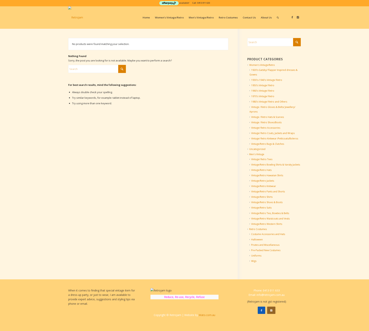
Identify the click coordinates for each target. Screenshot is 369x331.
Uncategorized (257, 149)
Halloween (257, 239)
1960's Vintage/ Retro (262, 90)
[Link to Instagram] (298, 17)
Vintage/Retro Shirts (262, 197)
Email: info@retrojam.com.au (266, 295)
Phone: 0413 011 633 (266, 290)
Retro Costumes (258, 229)
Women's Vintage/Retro (262, 65)
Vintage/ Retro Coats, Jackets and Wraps (273, 133)
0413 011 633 (203, 2)
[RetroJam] (75, 17)
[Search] (277, 17)
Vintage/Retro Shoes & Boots (267, 202)
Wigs (253, 261)
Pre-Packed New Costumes (265, 250)
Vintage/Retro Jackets (262, 180)
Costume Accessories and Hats (268, 234)
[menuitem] (146, 17)
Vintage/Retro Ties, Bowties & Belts (270, 213)
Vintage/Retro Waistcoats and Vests (270, 218)
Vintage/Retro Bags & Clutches (267, 144)
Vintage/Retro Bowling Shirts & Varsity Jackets (275, 164)
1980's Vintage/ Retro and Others (269, 101)
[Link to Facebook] (292, 17)
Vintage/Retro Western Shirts (266, 224)
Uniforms (256, 255)
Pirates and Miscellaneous (265, 245)
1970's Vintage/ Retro (262, 96)
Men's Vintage (256, 154)
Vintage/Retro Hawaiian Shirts (267, 175)
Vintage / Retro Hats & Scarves (267, 117)
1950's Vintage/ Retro (262, 85)
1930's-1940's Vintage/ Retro (266, 80)
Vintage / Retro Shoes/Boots (266, 122)
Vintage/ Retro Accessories (265, 127)
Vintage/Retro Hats (261, 170)
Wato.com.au (207, 315)
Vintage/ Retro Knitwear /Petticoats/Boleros (274, 138)
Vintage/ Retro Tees (261, 159)
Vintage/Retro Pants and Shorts (268, 191)
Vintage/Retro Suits (261, 207)
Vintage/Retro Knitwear (263, 186)
